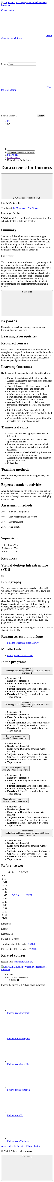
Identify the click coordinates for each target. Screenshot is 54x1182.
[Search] (23, 113)
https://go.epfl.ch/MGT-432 (20, 655)
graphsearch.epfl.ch (23, 961)
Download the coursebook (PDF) (27, 198)
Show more (27, 292)
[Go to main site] (29, 149)
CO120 (15, 895)
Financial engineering (15, 737)
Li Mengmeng (20, 208)
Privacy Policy (33, 1146)
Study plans (12, 155)
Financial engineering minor (14, 800)
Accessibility (7, 1146)
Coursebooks (7, 10)
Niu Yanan (33, 208)
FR (8, 121)
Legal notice (20, 1146)
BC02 (29, 895)
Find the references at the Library (23, 643)
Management (27, 670)
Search (4, 64)
